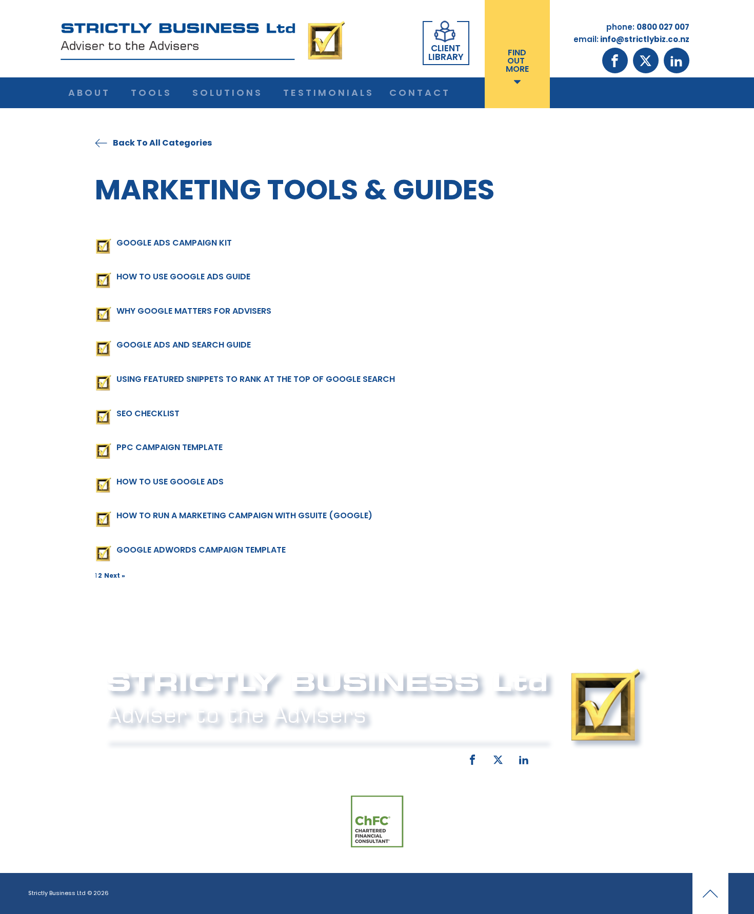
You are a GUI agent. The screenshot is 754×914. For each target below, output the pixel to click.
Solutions (227, 92)
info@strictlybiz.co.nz (363, 757)
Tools (151, 92)
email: (288, 757)
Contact (419, 92)
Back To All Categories (162, 143)
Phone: (118, 757)
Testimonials (328, 92)
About (89, 92)
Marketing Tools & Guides (294, 189)
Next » (114, 575)
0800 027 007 (173, 757)
